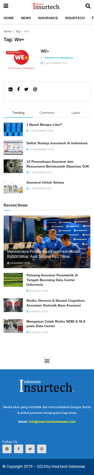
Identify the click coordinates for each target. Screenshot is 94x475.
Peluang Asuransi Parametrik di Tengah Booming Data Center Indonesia (52, 279)
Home (8, 31)
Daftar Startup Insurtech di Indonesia (57, 143)
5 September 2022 (55, 63)
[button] (47, 361)
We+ (27, 31)
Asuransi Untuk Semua (45, 182)
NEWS (26, 18)
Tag (17, 31)
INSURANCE (48, 18)
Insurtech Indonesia (59, 58)
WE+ (45, 51)
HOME (9, 18)
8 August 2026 (38, 291)
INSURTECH (75, 18)
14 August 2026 (19, 263)
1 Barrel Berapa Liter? (44, 125)
